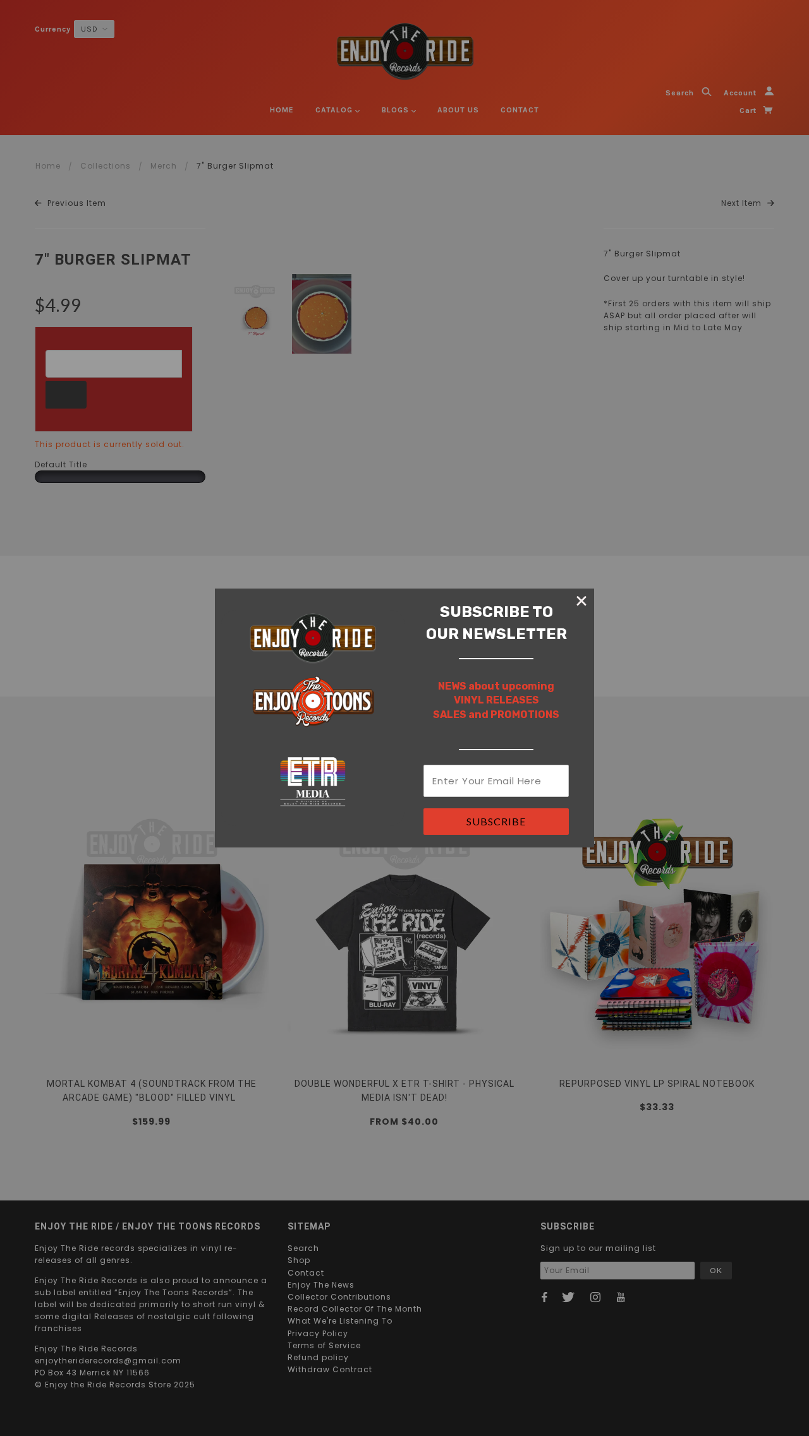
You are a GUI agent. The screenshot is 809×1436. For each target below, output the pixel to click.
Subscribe (496, 821)
